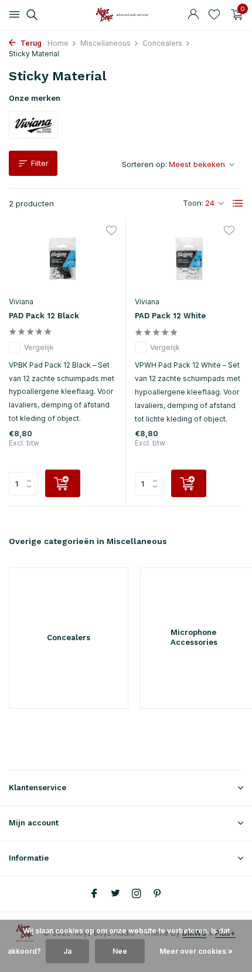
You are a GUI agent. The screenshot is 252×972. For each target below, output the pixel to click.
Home (58, 43)
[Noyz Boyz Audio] (126, 15)
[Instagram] (136, 894)
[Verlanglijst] (214, 15)
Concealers (162, 43)
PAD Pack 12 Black (44, 315)
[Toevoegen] (62, 483)
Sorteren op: (144, 164)
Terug (30, 43)
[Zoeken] (30, 15)
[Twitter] (115, 894)
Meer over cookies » (196, 951)
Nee (120, 951)
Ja (67, 951)
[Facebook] (94, 894)
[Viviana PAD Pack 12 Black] (63, 258)
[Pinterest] (157, 894)
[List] (238, 203)
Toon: (193, 203)
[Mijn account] (193, 14)
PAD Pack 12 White (170, 315)
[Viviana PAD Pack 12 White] (189, 258)
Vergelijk (39, 347)
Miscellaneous (105, 43)
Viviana (21, 301)
